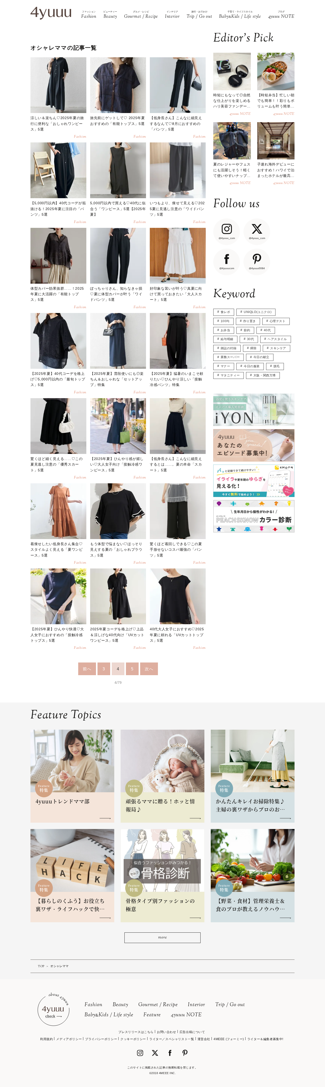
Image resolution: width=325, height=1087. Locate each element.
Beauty (120, 1005)
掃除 (253, 348)
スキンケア (278, 348)
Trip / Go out (230, 1005)
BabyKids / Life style (109, 1015)
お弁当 (225, 330)
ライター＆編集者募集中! (265, 1039)
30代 (250, 339)
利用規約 (46, 1039)
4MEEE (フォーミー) (229, 1039)
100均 (225, 321)
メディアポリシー (69, 1039)
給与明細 (227, 339)
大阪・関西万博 (264, 375)
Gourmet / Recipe (158, 1005)
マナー (225, 366)
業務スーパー (230, 357)
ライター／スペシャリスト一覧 (171, 1039)
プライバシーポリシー (101, 1039)
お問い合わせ (166, 1032)
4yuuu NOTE (186, 1015)
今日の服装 (252, 366)
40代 (267, 330)
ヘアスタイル (277, 339)
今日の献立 (261, 357)
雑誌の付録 (229, 348)
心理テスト (278, 321)
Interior (196, 1005)
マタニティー (230, 375)
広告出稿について (192, 1032)
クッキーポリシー (133, 1039)
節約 (247, 330)
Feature (152, 1015)
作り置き (249, 321)
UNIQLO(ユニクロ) (257, 312)
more (162, 938)
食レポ (225, 312)
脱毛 (276, 366)
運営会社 (204, 1039)
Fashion (94, 1005)
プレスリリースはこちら (136, 1032)
